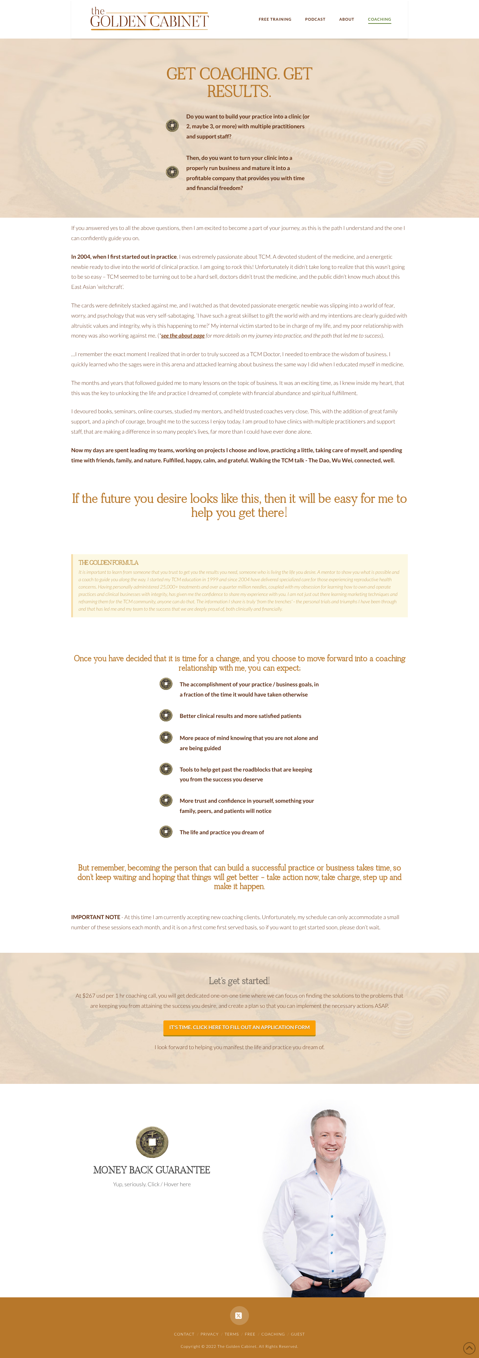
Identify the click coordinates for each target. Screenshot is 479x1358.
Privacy (210, 1334)
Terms (232, 1334)
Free (250, 1334)
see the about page (183, 335)
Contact (184, 1334)
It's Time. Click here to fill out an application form (239, 1028)
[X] (239, 1315)
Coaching (273, 1334)
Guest (298, 1334)
